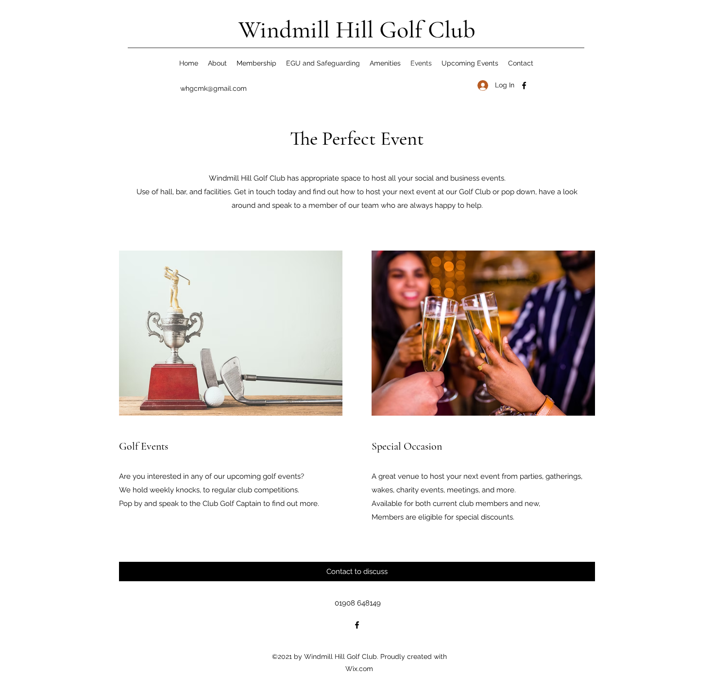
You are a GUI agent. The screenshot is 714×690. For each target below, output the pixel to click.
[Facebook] (524, 85)
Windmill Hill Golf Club (357, 29)
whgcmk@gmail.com (213, 88)
